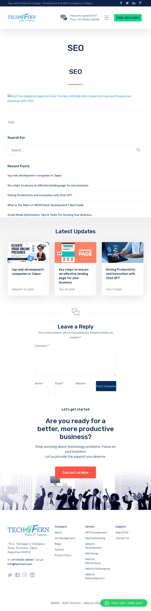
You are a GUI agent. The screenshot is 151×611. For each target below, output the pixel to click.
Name (39, 383)
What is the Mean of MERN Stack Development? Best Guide (46, 205)
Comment (42, 346)
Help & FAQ (122, 532)
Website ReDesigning (97, 568)
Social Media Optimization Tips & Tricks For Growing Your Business (50, 215)
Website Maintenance (93, 561)
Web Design (92, 553)
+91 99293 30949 (22, 560)
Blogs (58, 544)
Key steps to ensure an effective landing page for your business (48, 185)
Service (89, 526)
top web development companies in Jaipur (35, 175)
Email (59, 383)
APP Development (96, 532)
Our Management (65, 538)
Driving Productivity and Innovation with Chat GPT (40, 195)
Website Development (93, 545)
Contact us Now (75, 473)
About (58, 532)
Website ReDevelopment (95, 576)
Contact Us (122, 538)
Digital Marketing (95, 538)
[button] (123, 603)
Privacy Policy (63, 555)
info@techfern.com (20, 564)
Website (81, 383)
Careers (59, 549)
